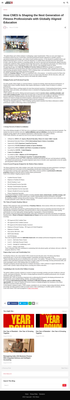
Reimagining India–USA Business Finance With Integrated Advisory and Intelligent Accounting (17, 358)
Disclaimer (42, 394)
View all (64, 311)
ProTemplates (43, 397)
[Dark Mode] (64, 2)
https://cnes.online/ (33, 288)
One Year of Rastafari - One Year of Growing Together (18, 332)
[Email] (33, 303)
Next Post (64, 368)
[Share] (65, 27)
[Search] (67, 2)
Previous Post (7, 368)
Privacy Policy (34, 394)
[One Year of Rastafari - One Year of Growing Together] (18, 321)
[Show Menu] (2, 2)
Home (5, 9)
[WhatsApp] (30, 303)
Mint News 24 (7, 374)
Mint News (36, 397)
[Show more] (36, 303)
